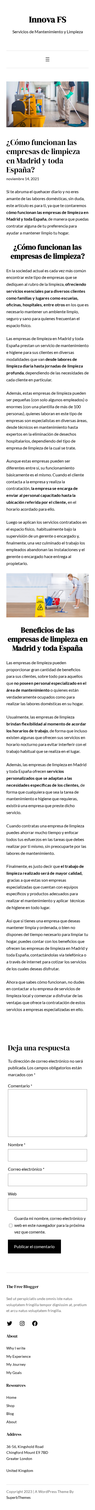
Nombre (16, 1144)
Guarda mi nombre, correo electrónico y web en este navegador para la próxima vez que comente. (50, 1225)
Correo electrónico (26, 1168)
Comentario (20, 1085)
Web (12, 1193)
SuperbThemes (18, 1497)
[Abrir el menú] (47, 59)
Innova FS (47, 19)
